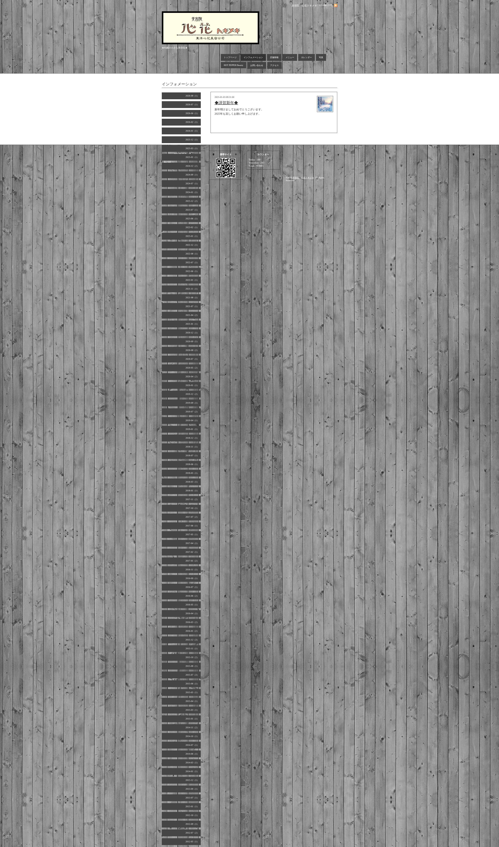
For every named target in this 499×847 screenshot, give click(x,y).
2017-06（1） (192, 526)
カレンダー (306, 57)
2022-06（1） (192, 271)
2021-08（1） (192, 297)
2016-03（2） (192, 622)
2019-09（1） (192, 403)
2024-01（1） (192, 192)
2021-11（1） (192, 289)
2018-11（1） (192, 447)
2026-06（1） (192, 113)
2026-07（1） (192, 104)
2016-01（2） (192, 631)
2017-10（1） (192, 508)
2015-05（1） (192, 692)
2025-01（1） (192, 157)
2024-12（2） (192, 166)
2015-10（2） (192, 657)
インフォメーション (253, 57)
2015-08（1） (192, 666)
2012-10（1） (192, 815)
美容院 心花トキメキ (303, 177)
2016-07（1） (192, 587)
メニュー (290, 57)
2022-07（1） (192, 262)
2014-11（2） (192, 727)
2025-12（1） (192, 139)
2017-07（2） (192, 517)
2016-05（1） (192, 604)
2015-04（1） (192, 701)
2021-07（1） (192, 306)
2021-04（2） (192, 315)
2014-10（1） (192, 736)
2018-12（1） (192, 438)
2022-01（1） (192, 280)
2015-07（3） (192, 675)
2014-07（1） (192, 745)
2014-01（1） (192, 771)
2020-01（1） (192, 385)
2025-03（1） (192, 148)
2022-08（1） (192, 254)
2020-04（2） (192, 376)
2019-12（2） (192, 394)
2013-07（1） (192, 797)
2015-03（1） (192, 710)
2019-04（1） (192, 420)
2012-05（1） (192, 841)
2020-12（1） (192, 332)
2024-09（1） (192, 175)
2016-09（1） (192, 578)
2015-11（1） (192, 648)
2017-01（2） (192, 561)
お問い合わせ (256, 65)
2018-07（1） (192, 455)
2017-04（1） (192, 543)
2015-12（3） (192, 640)
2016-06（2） (192, 596)
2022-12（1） (192, 245)
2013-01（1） (192, 806)
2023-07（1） (192, 210)
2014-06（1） (192, 754)
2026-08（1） (192, 96)
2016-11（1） (192, 569)
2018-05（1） (192, 473)
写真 (321, 57)
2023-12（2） (192, 201)
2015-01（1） (192, 719)
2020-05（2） (192, 368)
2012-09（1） (192, 824)
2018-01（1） (192, 490)
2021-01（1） (192, 324)
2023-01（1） (192, 236)
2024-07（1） (192, 183)
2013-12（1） (192, 780)
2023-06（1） (192, 218)
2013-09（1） (192, 789)
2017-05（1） (192, 534)
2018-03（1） (192, 482)
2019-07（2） (192, 411)
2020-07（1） (192, 359)
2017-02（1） (192, 552)
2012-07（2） (192, 833)
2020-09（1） (192, 341)
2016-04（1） (192, 613)
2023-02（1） (192, 227)
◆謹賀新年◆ (226, 103)
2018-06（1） (192, 464)
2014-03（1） (192, 762)
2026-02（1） (192, 122)
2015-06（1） (192, 683)
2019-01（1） (192, 429)
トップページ (230, 57)
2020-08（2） (192, 350)
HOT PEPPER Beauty (233, 65)
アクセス (274, 65)
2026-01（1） (192, 131)
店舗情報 (274, 57)
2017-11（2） (192, 499)
